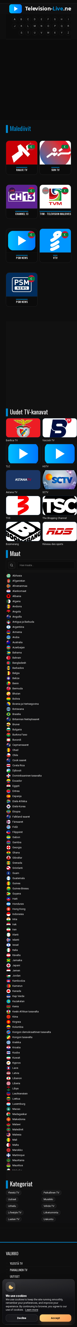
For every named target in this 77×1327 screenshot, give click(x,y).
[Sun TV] (55, 152)
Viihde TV (49, 1206)
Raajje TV (21, 170)
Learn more (31, 1309)
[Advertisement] (38, 80)
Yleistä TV (13, 1192)
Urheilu (12, 1206)
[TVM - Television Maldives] (55, 196)
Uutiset (12, 1199)
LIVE (12, 190)
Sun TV (55, 170)
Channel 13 (21, 214)
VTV (55, 258)
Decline (21, 1318)
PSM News (22, 258)
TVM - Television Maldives (55, 214)
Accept (55, 1318)
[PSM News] (21, 284)
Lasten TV (13, 1219)
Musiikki (48, 1199)
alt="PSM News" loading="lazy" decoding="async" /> (19, 255)
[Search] (11, 565)
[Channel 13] (21, 196)
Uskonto (49, 1219)
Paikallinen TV (51, 1192)
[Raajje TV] (21, 152)
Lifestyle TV (14, 1212)
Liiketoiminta (51, 1212)
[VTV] (55, 240)
